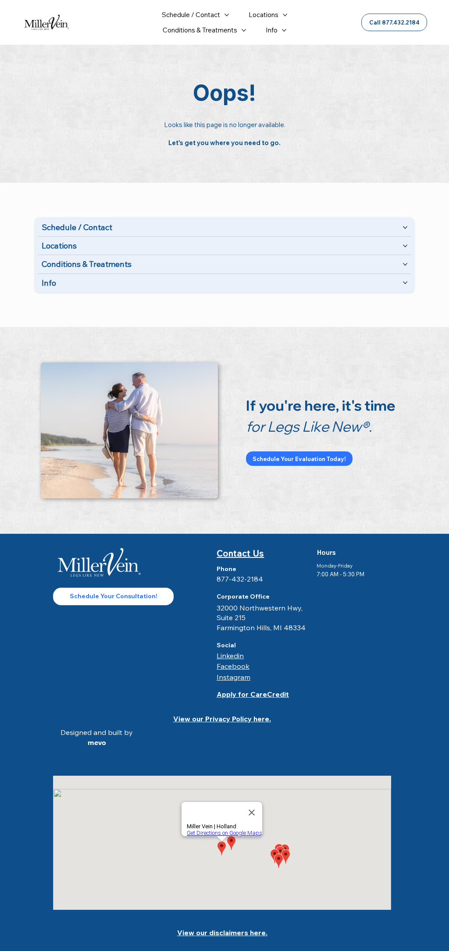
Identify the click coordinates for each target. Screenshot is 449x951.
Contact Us (240, 553)
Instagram (233, 677)
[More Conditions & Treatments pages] (244, 30)
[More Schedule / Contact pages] (226, 15)
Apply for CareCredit (253, 694)
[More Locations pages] (285, 15)
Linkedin (230, 655)
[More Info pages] (284, 30)
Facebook (233, 666)
